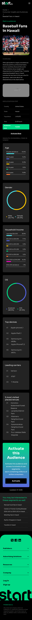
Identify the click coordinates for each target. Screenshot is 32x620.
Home (5, 10)
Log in (6, 581)
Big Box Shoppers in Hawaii (12, 520)
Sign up (6, 585)
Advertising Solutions (12, 557)
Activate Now (16, 134)
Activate (16, 481)
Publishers (7, 548)
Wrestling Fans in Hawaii (11, 515)
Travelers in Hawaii (10, 525)
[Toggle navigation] (29, 3)
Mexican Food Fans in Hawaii (13, 505)
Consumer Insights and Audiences (15, 12)
